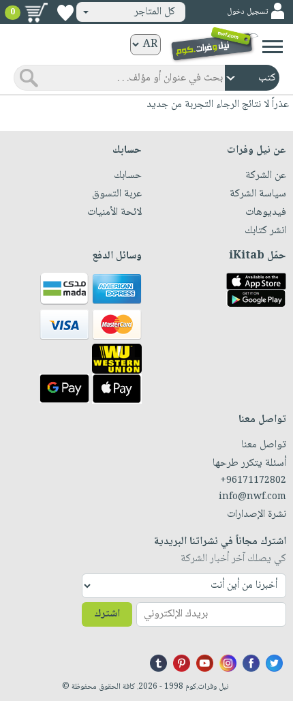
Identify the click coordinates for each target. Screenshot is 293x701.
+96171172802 (253, 481)
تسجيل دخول (247, 12)
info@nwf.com (252, 497)
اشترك (107, 614)
